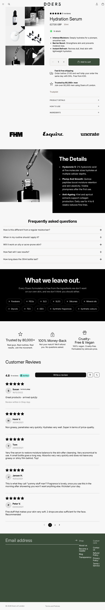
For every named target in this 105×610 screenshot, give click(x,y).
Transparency (85, 557)
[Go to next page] (60, 525)
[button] (56, 13)
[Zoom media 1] (15, 16)
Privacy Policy (96, 559)
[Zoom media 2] (34, 16)
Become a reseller (83, 550)
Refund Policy (96, 554)
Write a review (60, 375)
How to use (55, 106)
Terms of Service (97, 564)
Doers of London (18, 606)
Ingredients (55, 113)
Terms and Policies (52, 606)
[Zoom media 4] (34, 36)
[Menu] (3, 4)
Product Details (57, 100)
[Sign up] (76, 540)
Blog (81, 554)
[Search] (9, 4)
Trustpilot (54, 92)
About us (83, 545)
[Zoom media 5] (15, 55)
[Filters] (90, 375)
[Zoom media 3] (15, 36)
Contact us (96, 548)
